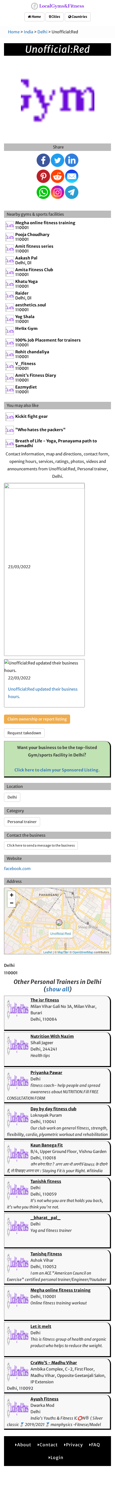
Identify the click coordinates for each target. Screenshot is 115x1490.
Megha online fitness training (60, 1290)
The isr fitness (44, 1000)
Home (36, 16)
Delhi (42, 31)
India (28, 31)
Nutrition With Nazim (52, 1036)
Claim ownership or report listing (37, 719)
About (24, 1444)
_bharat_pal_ (45, 1217)
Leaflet (47, 952)
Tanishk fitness (45, 1181)
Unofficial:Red (60, 933)
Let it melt (40, 1326)
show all (57, 989)
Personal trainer (22, 821)
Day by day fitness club (53, 1108)
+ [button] (11, 895)
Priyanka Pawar (46, 1072)
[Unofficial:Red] (59, 922)
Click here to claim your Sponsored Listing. (57, 769)
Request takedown (24, 733)
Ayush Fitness (44, 1398)
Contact (49, 1444)
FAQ (95, 1444)
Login (57, 1457)
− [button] (11, 903)
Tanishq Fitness (46, 1253)
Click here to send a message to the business (41, 845)
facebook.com (17, 868)
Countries (79, 16)
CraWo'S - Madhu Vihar (53, 1362)
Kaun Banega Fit (46, 1145)
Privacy (74, 1444)
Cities (55, 16)
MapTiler (63, 952)
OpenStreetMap (82, 952)
